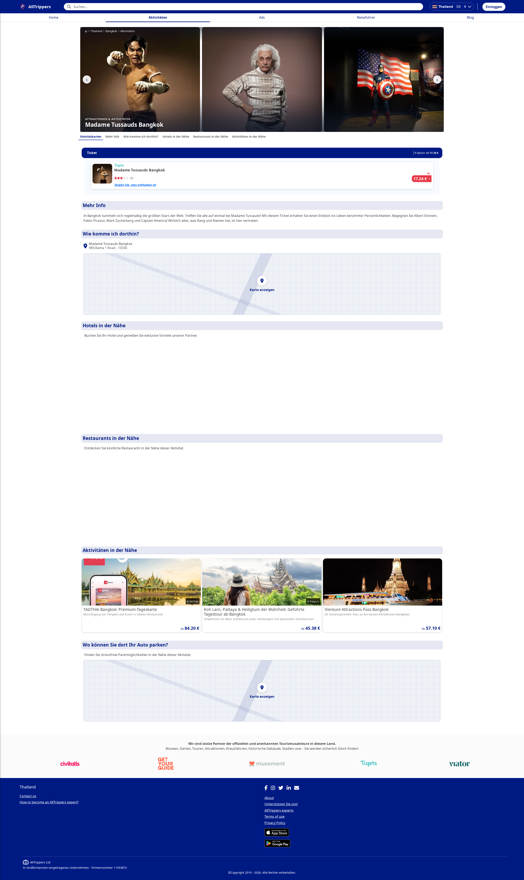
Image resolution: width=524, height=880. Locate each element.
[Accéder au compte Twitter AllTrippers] (282, 788)
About (269, 798)
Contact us (28, 796)
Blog (470, 17)
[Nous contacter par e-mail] (298, 788)
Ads (262, 17)
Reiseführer (366, 17)
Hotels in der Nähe (176, 136)
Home (53, 17)
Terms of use (274, 816)
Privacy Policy (274, 823)
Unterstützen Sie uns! (281, 804)
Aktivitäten (158, 17)
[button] (493, 7)
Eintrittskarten (90, 136)
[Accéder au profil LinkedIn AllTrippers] (290, 788)
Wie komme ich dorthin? (140, 136)
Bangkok (111, 31)
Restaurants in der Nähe (210, 136)
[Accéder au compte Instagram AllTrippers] (274, 788)
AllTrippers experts (279, 810)
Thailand (96, 31)
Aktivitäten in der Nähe (249, 136)
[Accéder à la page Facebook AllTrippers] (267, 788)
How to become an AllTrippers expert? (49, 802)
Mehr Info (112, 136)
